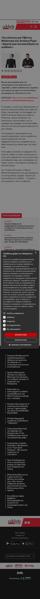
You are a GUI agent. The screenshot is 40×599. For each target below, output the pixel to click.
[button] (20, 345)
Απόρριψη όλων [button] (21, 340)
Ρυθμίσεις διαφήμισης (23, 302)
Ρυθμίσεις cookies (27, 306)
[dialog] (20, 299)
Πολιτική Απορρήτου (10, 309)
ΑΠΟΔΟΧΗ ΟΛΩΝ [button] (21, 335)
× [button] (35, 253)
